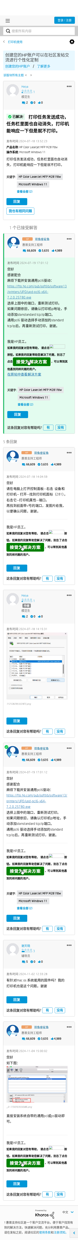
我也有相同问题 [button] (20, 211)
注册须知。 (61, 1232)
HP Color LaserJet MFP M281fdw (40, 176)
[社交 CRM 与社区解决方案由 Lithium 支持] (44, 1214)
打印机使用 (15, 42)
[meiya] (12, 90)
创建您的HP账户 (17, 66)
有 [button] (48, 427)
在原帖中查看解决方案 (24, 374)
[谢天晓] (12, 949)
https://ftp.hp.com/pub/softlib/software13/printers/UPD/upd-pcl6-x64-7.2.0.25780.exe (37, 292)
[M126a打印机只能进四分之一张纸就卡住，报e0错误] (26, 75)
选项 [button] (72, 42)
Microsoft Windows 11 (33, 184)
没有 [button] (60, 427)
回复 (16, 201)
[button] (69, 86)
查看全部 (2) (24, 191)
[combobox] (39, 31)
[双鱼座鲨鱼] (13, 243)
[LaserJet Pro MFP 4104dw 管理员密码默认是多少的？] (31, 75)
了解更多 (43, 66)
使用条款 (45, 1232)
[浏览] (6, 20)
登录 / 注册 (65, 20)
